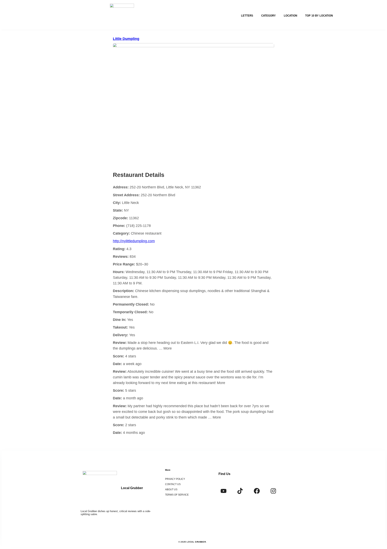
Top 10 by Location (319, 15)
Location (290, 15)
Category (268, 15)
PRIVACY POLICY (175, 479)
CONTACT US (173, 484)
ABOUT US (171, 489)
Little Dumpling (126, 39)
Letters (247, 15)
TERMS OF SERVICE (177, 494)
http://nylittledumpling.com (134, 241)
